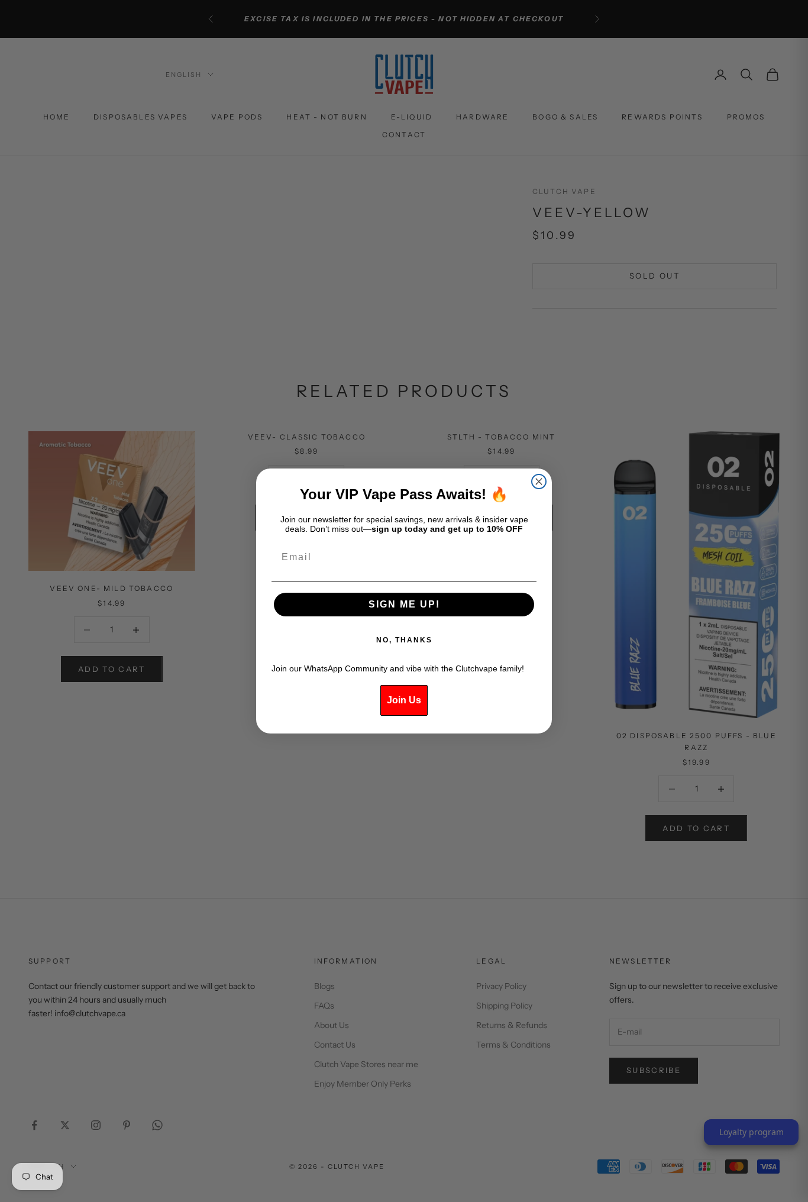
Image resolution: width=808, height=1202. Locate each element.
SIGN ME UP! (404, 604)
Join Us (404, 700)
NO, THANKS (404, 640)
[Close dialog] (539, 481)
